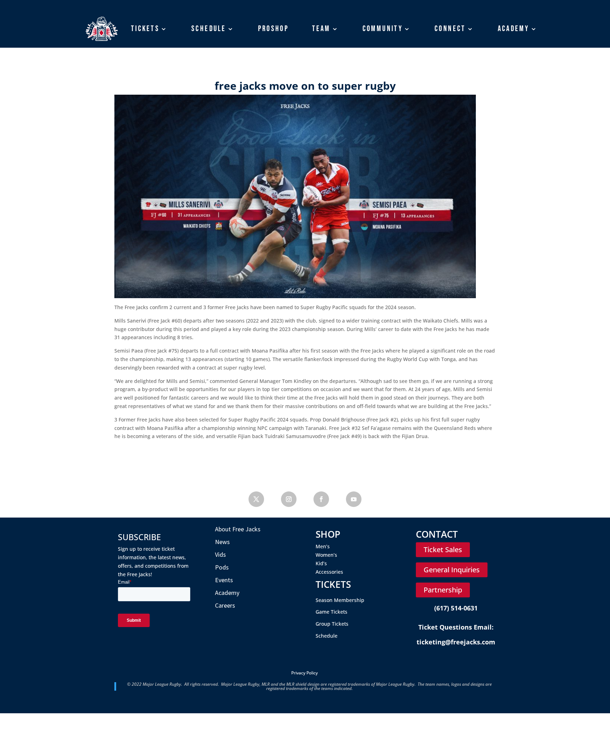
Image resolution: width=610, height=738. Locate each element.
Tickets (145, 28)
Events (224, 580)
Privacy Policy (304, 673)
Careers (225, 605)
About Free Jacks (238, 529)
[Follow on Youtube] (353, 499)
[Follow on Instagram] (289, 499)
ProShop (273, 28)
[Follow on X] (256, 499)
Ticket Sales (443, 549)
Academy (514, 28)
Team (321, 28)
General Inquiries (452, 569)
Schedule (208, 28)
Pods (222, 567)
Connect (450, 28)
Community (383, 28)
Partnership (443, 590)
